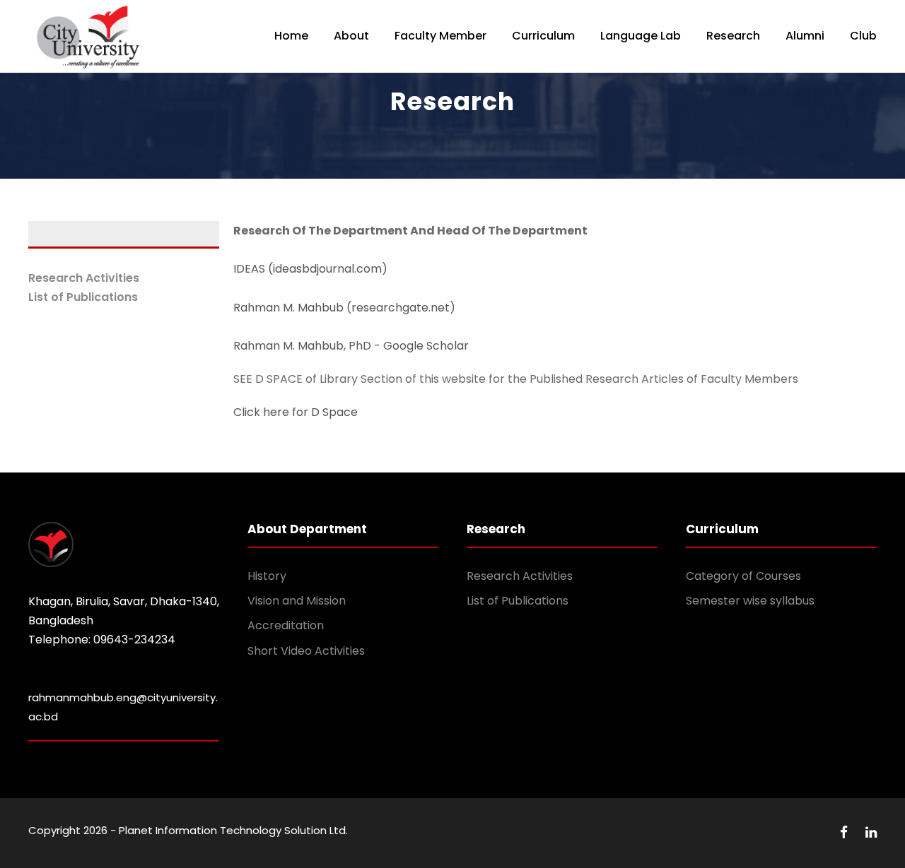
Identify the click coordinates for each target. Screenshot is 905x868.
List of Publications (83, 297)
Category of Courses (743, 576)
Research (733, 36)
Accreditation (285, 625)
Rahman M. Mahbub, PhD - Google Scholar (351, 346)
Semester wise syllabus (750, 601)
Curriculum (543, 36)
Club (863, 36)
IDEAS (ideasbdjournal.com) (310, 269)
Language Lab (640, 36)
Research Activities (83, 278)
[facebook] (845, 832)
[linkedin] (871, 832)
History (266, 576)
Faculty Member (440, 36)
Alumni (805, 36)
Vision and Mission (296, 601)
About (351, 36)
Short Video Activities (306, 651)
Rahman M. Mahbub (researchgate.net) (344, 307)
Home (291, 36)
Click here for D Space (295, 412)
